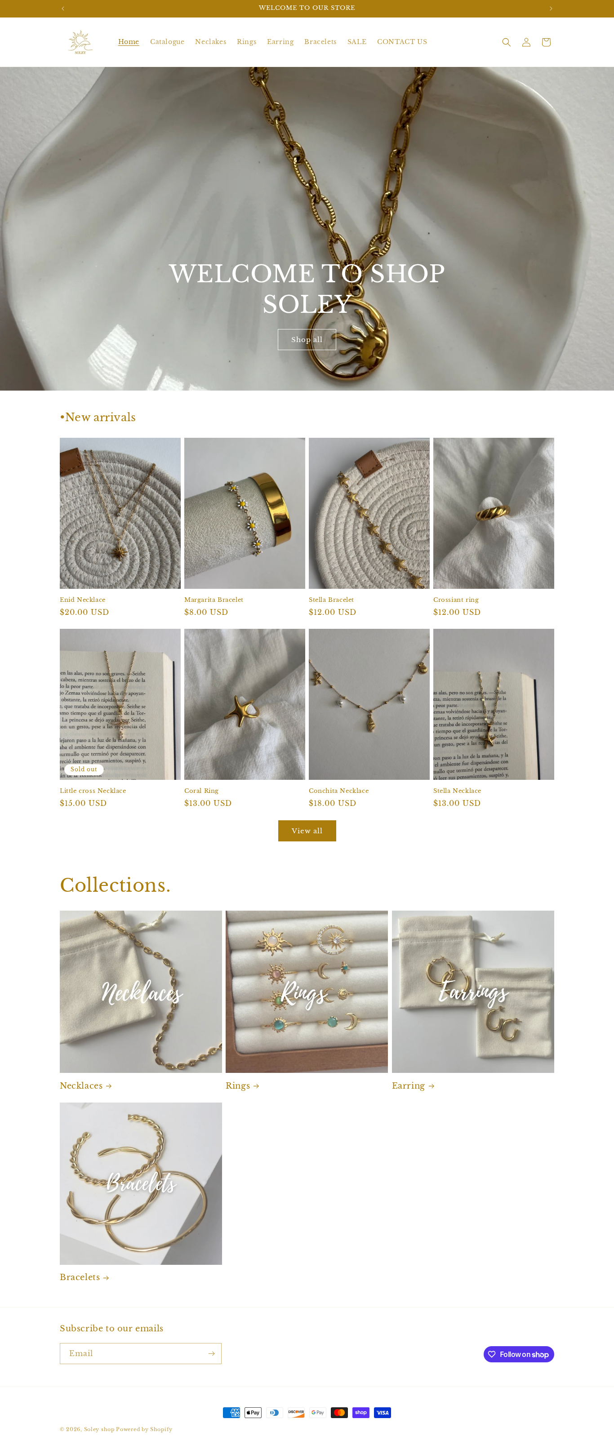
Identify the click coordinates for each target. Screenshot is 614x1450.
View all (307, 831)
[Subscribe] (211, 1353)
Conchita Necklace (339, 791)
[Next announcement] (551, 8)
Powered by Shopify (144, 1429)
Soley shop (99, 1429)
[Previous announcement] (63, 8)
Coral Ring (201, 791)
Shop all (307, 339)
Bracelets (80, 1277)
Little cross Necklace (93, 791)
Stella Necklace (457, 791)
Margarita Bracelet (214, 600)
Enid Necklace (83, 600)
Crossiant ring (456, 600)
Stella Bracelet (331, 600)
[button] (506, 42)
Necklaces (81, 1086)
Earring (408, 1086)
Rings (238, 1086)
